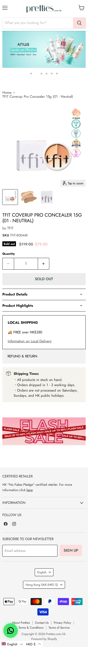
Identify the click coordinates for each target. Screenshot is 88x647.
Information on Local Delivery (30, 341)
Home (6, 93)
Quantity (8, 253)
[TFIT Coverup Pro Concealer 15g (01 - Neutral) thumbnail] (10, 197)
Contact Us (42, 622)
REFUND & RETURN (22, 356)
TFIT (10, 228)
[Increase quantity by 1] (44, 264)
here (29, 490)
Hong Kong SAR (42, 584)
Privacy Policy (62, 622)
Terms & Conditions (31, 627)
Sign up (71, 550)
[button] (12, 644)
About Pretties (21, 622)
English (41, 572)
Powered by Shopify (44, 639)
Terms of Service (59, 627)
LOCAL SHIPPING (23, 322)
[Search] (79, 23)
